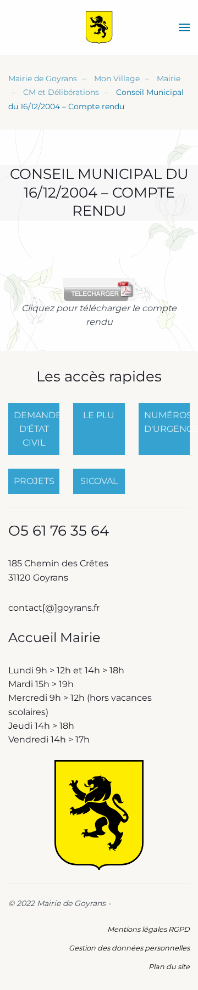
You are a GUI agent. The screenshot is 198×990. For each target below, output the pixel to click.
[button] (184, 27)
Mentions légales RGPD (148, 929)
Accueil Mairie (54, 637)
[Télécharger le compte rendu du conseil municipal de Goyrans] (99, 289)
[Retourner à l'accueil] (99, 27)
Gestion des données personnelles (129, 948)
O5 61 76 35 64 (58, 530)
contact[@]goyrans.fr (55, 608)
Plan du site (169, 967)
